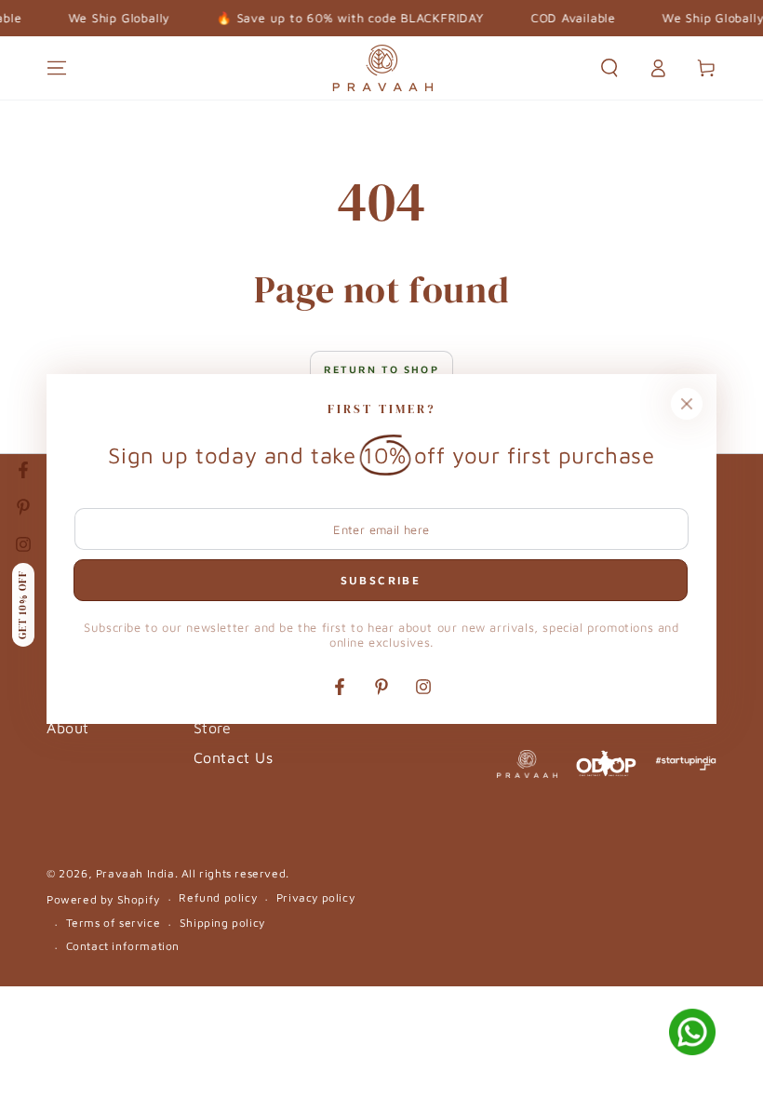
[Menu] (57, 67)
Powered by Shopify (103, 899)
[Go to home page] (382, 68)
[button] (609, 67)
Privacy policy (315, 897)
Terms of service (113, 923)
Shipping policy (222, 923)
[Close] (686, 403)
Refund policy (218, 897)
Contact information (123, 946)
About (68, 727)
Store (213, 727)
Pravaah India (135, 873)
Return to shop (381, 369)
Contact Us (234, 757)
